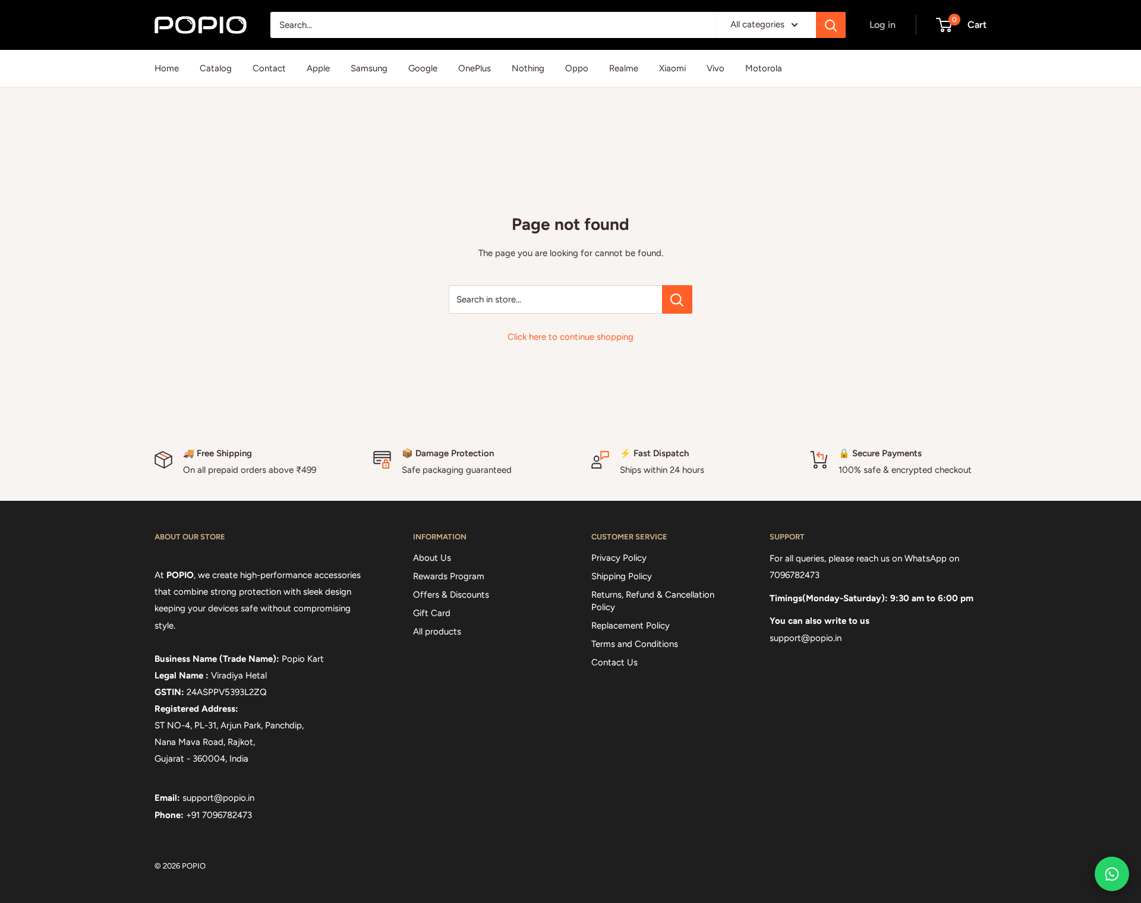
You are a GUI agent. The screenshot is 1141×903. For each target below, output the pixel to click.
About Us (432, 557)
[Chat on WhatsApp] (1112, 874)
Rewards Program (448, 576)
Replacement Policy (630, 625)
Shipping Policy (621, 576)
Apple (318, 68)
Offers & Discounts (451, 594)
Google (422, 68)
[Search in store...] (677, 299)
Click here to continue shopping (570, 336)
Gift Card (431, 613)
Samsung (369, 68)
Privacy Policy (619, 557)
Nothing (528, 68)
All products (437, 631)
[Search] (831, 25)
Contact (269, 68)
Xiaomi (672, 68)
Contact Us (614, 662)
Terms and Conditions (634, 644)
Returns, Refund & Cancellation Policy (652, 600)
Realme (623, 68)
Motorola (763, 68)
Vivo (715, 68)
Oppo (576, 68)
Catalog (216, 68)
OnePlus (474, 68)
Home (167, 68)
